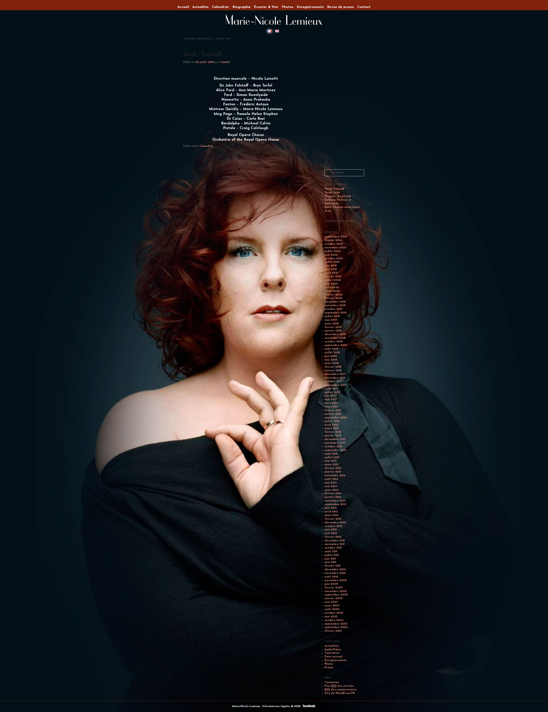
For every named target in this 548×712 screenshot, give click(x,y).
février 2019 (333, 327)
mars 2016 (332, 428)
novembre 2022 (335, 247)
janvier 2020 (333, 298)
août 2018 (331, 349)
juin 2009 (331, 584)
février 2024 (333, 240)
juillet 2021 (332, 262)
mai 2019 (331, 320)
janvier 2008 (333, 598)
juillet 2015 (332, 457)
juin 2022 (331, 255)
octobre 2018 (333, 341)
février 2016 (333, 432)
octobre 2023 (334, 244)
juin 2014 (331, 482)
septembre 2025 (336, 236)
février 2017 (333, 410)
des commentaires (341, 689)
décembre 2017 (335, 374)
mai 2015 (331, 461)
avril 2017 (331, 403)
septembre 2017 (335, 385)
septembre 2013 (335, 504)
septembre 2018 (336, 345)
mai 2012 (331, 533)
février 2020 (333, 294)
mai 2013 (331, 508)
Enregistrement (336, 660)
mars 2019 (332, 323)
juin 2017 (331, 395)
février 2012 (333, 537)
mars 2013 (331, 515)
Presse (329, 667)
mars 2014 (332, 490)
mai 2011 (330, 562)
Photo (329, 664)
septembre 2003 (336, 623)
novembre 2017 (335, 377)
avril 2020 (332, 287)
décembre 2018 (335, 334)
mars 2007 (332, 605)
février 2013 (333, 519)
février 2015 (333, 468)
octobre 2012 (333, 526)
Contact (364, 7)
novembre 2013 (335, 500)
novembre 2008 (336, 591)
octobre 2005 (334, 613)
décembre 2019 (335, 301)
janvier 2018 (333, 370)
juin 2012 (331, 529)
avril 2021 (331, 273)
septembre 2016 (336, 417)
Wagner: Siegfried (338, 196)
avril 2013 (331, 511)
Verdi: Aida (332, 192)
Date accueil (333, 656)
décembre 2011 (335, 540)
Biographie (241, 7)
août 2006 (332, 609)
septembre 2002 (336, 627)
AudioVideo (333, 649)
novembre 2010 (335, 573)
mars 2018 (332, 363)
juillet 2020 (333, 280)
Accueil (183, 7)
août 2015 (331, 453)
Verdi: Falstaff (334, 189)
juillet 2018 (332, 352)
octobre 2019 (333, 309)
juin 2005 (331, 616)
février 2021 (333, 276)
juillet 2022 (333, 251)
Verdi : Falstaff (202, 55)
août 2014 (331, 479)
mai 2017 (331, 399)
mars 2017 (331, 406)
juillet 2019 (332, 316)
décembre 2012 (335, 522)
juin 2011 (330, 558)
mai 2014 (331, 486)
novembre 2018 (335, 338)
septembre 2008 (336, 594)
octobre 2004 (334, 620)
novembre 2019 (335, 305)
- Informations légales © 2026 (281, 706)
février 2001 (333, 631)
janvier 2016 (333, 435)
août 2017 (331, 388)
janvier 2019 (333, 330)
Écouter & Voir (266, 7)
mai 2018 (331, 359)
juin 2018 (331, 356)
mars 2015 (331, 464)
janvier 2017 (333, 414)
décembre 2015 (335, 439)
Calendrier (206, 146)
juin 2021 (331, 265)
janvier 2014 (333, 497)
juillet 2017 (332, 392)
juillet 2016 (332, 421)
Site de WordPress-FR (340, 693)
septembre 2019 (336, 312)
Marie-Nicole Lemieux (246, 706)
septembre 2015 (335, 450)
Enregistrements (310, 7)
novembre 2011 (335, 544)
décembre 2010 (335, 569)
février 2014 (333, 493)
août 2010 (331, 576)
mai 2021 (331, 269)
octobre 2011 (333, 547)
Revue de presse (340, 7)
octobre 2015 (333, 446)
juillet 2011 (332, 555)
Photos (287, 7)
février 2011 (333, 565)
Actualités (332, 646)
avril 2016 (331, 425)
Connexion (332, 682)
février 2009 (333, 587)
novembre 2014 (335, 475)
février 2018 (333, 367)
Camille (225, 62)
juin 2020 (331, 283)
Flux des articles (339, 686)
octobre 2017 (333, 381)
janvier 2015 (333, 471)
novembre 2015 (335, 443)
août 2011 (331, 551)
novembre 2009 (336, 580)
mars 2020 (332, 291)
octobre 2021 (333, 258)
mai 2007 (331, 602)
